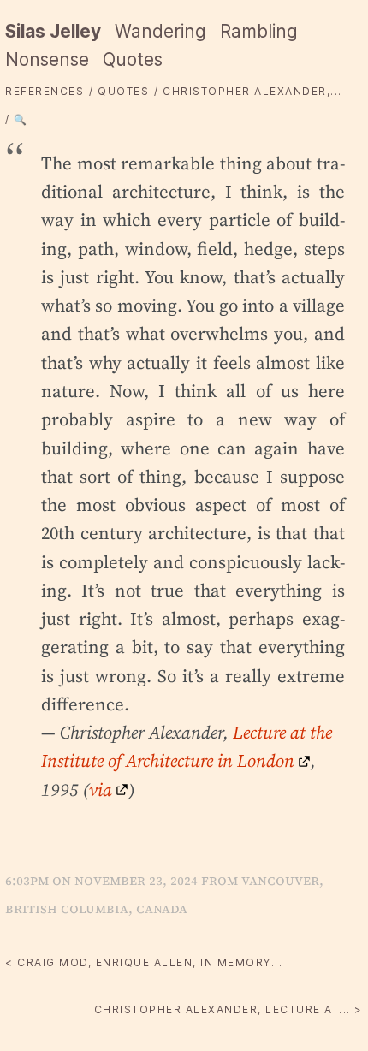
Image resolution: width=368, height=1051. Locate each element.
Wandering (160, 31)
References (44, 91)
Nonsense (47, 59)
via (100, 789)
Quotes (133, 59)
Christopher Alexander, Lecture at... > (228, 1009)
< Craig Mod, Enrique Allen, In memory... (143, 962)
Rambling (259, 31)
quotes (123, 91)
